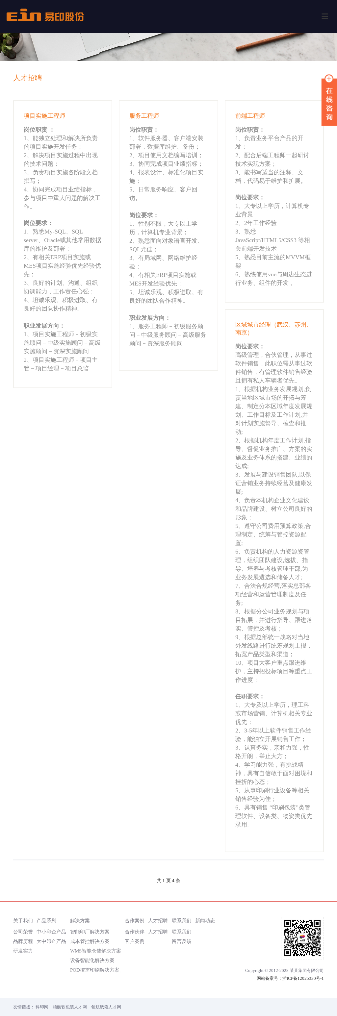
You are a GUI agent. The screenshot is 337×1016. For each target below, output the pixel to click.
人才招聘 (158, 920)
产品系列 (46, 920)
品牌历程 (23, 941)
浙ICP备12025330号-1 (303, 978)
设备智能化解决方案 (92, 960)
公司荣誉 (23, 931)
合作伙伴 (134, 931)
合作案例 (134, 920)
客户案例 (134, 941)
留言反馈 (182, 941)
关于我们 (23, 920)
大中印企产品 (51, 941)
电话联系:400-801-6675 (63, 380)
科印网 (42, 1006)
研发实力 (23, 951)
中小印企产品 (51, 931)
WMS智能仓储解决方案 (95, 951)
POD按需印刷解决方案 (94, 970)
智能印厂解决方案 (90, 931)
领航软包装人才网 (70, 1006)
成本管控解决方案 (90, 941)
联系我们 (182, 920)
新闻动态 (205, 920)
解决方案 (80, 920)
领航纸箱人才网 (106, 1006)
